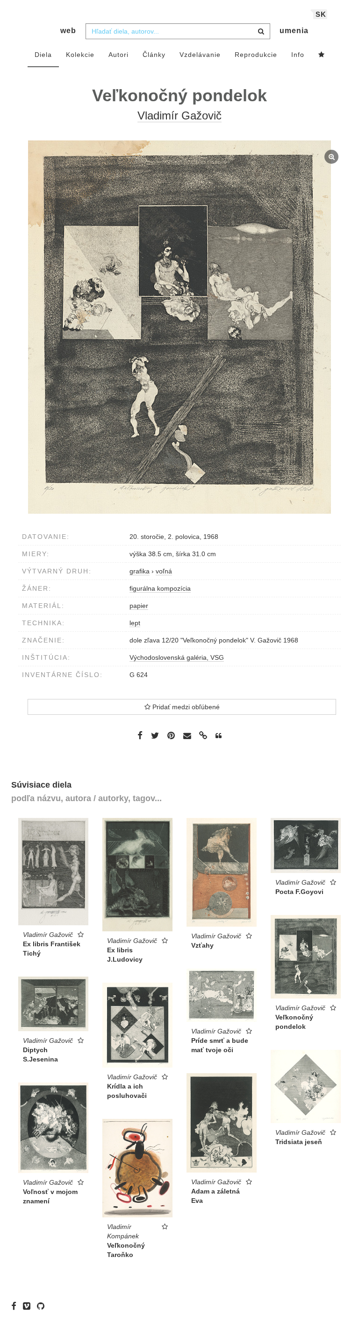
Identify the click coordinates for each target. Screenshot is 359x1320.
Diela (43, 54)
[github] (43, 1306)
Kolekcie (80, 54)
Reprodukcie (256, 54)
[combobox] (178, 31)
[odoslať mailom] (187, 736)
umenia (294, 31)
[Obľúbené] (321, 55)
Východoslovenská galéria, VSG (176, 657)
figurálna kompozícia (160, 588)
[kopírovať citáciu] (218, 736)
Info (297, 54)
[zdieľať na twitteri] (155, 735)
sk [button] (321, 14)
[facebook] (16, 1306)
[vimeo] (29, 1306)
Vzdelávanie (200, 54)
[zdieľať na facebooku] (140, 735)
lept (134, 623)
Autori (118, 54)
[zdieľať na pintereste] (171, 735)
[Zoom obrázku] (179, 327)
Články (154, 54)
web (68, 31)
